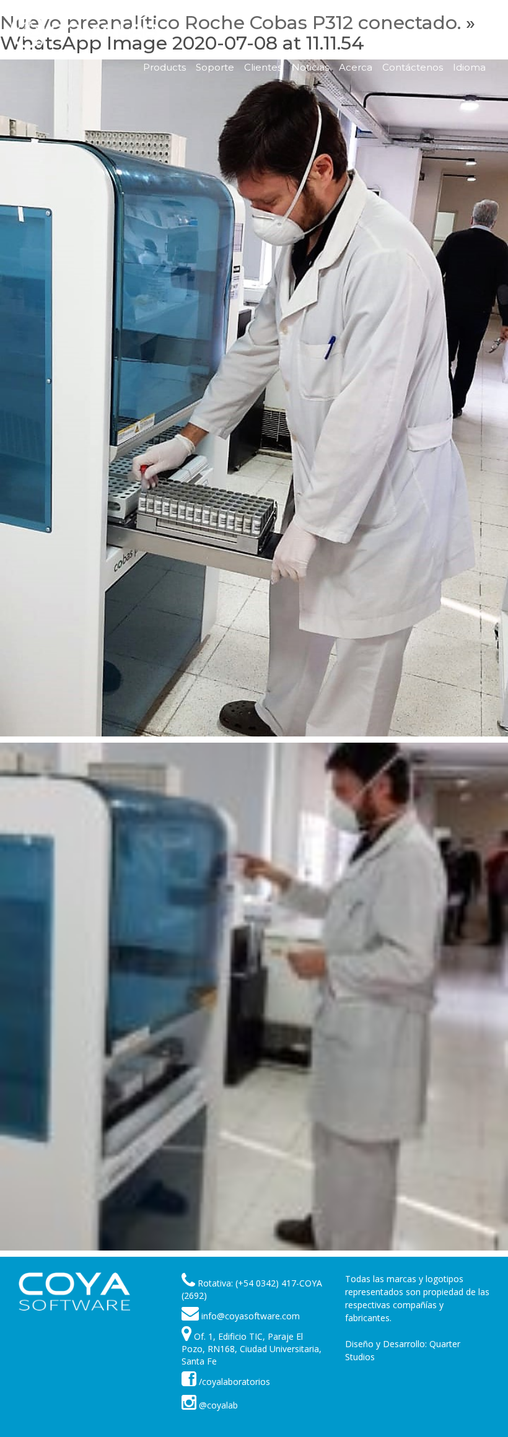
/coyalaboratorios (233, 1381)
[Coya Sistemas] (74, 1291)
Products (164, 67)
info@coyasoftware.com (250, 1316)
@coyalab (217, 1405)
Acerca (355, 67)
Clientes (263, 67)
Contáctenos (412, 67)
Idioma (469, 67)
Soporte (215, 67)
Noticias (310, 67)
